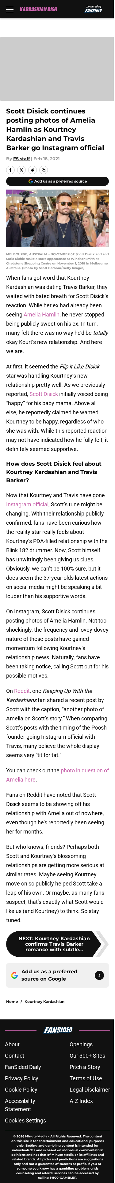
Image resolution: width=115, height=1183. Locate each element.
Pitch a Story (85, 1067)
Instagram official (27, 504)
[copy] (43, 170)
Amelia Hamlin (41, 314)
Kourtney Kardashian (44, 1001)
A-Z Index (81, 1101)
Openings (81, 1044)
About (12, 1044)
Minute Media (36, 1136)
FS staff (21, 158)
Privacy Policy (21, 1078)
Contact (14, 1055)
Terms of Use (86, 1078)
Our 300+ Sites (87, 1055)
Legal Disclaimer (90, 1089)
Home (12, 1001)
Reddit (22, 691)
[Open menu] (9, 9)
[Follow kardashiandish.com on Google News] (99, 975)
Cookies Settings (25, 1120)
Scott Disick (43, 394)
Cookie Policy (21, 1089)
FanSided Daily (23, 1067)
